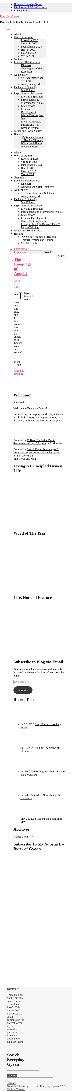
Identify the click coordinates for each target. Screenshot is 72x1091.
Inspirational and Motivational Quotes (32, 101)
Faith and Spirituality (25, 87)
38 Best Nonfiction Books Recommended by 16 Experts (34, 442)
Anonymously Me (31, 84)
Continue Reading (19, 372)
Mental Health (29, 146)
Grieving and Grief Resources (31, 70)
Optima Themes (16, 1089)
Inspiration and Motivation (28, 93)
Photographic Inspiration (21, 250)
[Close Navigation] (11, 260)
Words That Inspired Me (34, 221)
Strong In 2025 (29, 43)
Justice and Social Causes (28, 130)
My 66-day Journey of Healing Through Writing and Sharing (32, 140)
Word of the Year (23, 37)
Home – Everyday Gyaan (28, 4)
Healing (18, 134)
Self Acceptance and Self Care (38, 193)
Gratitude (19, 59)
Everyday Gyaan (9, 16)
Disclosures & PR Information (30, 7)
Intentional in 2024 (31, 46)
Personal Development (28, 111)
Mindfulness (28, 90)
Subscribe (22, 690)
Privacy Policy (22, 10)
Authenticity (21, 74)
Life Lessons (28, 105)
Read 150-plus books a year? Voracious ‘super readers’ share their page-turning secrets (36, 452)
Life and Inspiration (32, 96)
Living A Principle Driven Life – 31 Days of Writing (31, 124)
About (17, 34)
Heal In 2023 (28, 49)
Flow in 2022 (28, 52)
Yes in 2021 (27, 55)
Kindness (26, 65)
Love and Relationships (27, 62)
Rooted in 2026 (29, 40)
